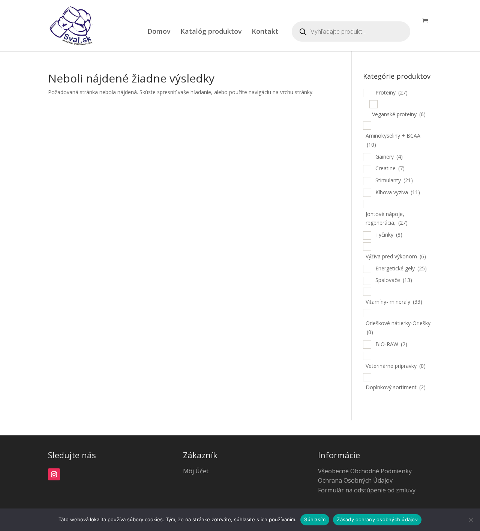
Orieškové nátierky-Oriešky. (399, 328)
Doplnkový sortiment (396, 387)
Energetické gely (401, 268)
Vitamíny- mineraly (394, 301)
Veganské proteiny (399, 114)
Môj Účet (195, 471)
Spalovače (393, 280)
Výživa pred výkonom (396, 256)
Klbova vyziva (397, 192)
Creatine (390, 168)
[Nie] (470, 520)
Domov (159, 32)
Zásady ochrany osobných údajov (377, 519)
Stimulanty (394, 180)
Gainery (389, 156)
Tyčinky (388, 234)
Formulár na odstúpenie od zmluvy (367, 490)
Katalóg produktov (211, 32)
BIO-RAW (391, 344)
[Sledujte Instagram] (54, 474)
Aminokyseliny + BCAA (393, 140)
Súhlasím (315, 519)
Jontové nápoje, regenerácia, (387, 218)
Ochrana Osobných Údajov (355, 480)
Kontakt (265, 32)
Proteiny (391, 92)
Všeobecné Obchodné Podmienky (365, 471)
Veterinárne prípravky (396, 365)
